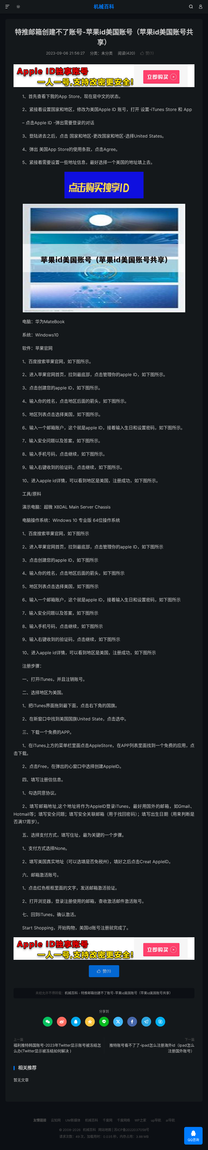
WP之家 (140, 1120)
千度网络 (123, 1120)
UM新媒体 (72, 1120)
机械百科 (104, 6)
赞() (147, 53)
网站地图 (104, 1130)
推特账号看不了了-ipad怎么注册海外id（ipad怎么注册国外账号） (151, 1048)
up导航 (156, 1120)
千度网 (107, 1120)
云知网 (56, 1120)
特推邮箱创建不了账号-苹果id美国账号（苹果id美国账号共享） (127, 993)
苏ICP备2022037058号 (131, 1130)
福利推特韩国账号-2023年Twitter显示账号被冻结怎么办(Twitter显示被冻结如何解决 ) (57, 1048)
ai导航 (170, 1120)
